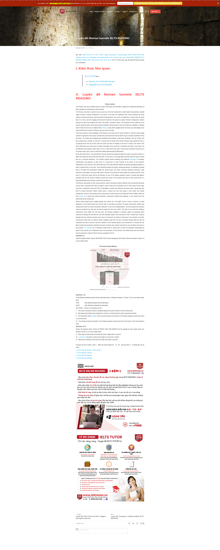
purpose (81, 196)
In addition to (82, 337)
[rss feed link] (143, 523)
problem (94, 316)
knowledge (133, 159)
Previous (79, 514)
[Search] (146, 11)
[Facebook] (129, 523)
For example (88, 228)
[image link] (62, 11)
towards (104, 128)
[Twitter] (133, 523)
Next (112, 514)
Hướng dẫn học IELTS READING (100, 84)
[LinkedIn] (137, 523)
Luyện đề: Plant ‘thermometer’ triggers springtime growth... (91, 517)
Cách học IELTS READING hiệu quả (101, 81)
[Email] (141, 523)
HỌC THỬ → (155, 11)
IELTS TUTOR (90, 76)
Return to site (80, 523)
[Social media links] (148, 11)
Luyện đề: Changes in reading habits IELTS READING (127, 517)
